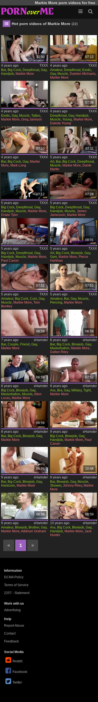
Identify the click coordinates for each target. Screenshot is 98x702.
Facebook (20, 672)
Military (76, 390)
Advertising (12, 610)
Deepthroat (31, 70)
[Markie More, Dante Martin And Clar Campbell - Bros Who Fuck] (73, 139)
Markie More (25, 74)
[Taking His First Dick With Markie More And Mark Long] (24, 139)
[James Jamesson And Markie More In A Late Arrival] (73, 185)
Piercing (56, 302)
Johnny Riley (72, 485)
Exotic (86, 70)
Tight (87, 390)
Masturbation (59, 348)
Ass (53, 390)
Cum (33, 299)
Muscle (62, 74)
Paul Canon (10, 260)
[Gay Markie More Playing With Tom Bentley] (24, 277)
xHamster (41, 340)
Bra (59, 390)
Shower (55, 485)
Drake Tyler (9, 215)
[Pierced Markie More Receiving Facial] (73, 277)
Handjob (7, 74)
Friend (25, 344)
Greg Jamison (31, 119)
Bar (3, 70)
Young (67, 119)
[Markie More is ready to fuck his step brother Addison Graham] (24, 506)
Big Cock (14, 70)
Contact (10, 633)
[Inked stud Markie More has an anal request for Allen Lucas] (24, 368)
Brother (34, 527)
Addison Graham (33, 531)
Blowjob (77, 253)
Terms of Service (16, 585)
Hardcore (8, 485)
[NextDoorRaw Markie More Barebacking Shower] (73, 460)
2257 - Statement (16, 593)
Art (52, 161)
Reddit (17, 661)
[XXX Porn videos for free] (27, 10)
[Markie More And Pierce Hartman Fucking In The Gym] (73, 231)
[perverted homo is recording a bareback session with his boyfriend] (24, 323)
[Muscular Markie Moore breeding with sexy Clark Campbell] (24, 414)
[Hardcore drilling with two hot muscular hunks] (24, 460)
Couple (13, 344)
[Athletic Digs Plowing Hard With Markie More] (24, 48)
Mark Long (18, 165)
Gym (53, 257)
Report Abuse (14, 625)
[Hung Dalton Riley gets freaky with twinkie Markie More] (73, 323)
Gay (44, 70)
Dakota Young (60, 123)
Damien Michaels (83, 74)
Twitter (17, 682)
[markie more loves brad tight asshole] (73, 368)
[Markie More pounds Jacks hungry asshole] (73, 506)
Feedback (11, 641)
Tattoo (35, 115)
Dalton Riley (59, 352)
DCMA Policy (13, 577)
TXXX (43, 65)
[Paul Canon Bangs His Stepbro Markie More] (73, 414)
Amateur (56, 70)
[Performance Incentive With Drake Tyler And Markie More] (24, 185)
